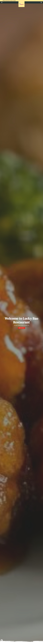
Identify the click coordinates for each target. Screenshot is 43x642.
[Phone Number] (41, 2)
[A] (2, 640)
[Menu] (2, 2)
